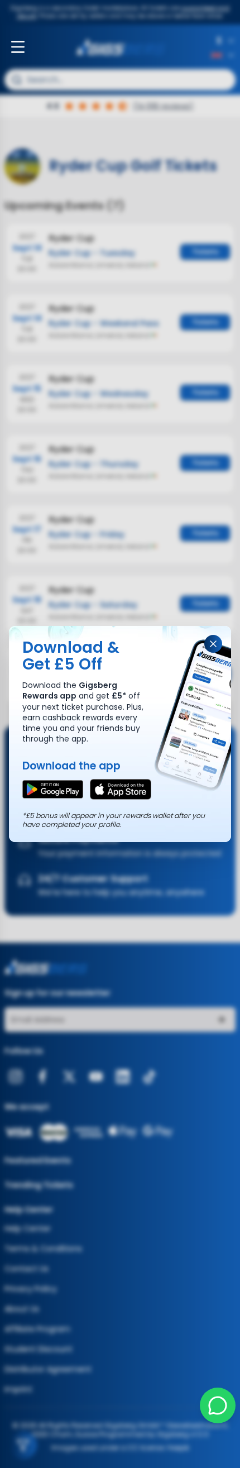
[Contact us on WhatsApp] (218, 1405)
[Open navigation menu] (17, 47)
